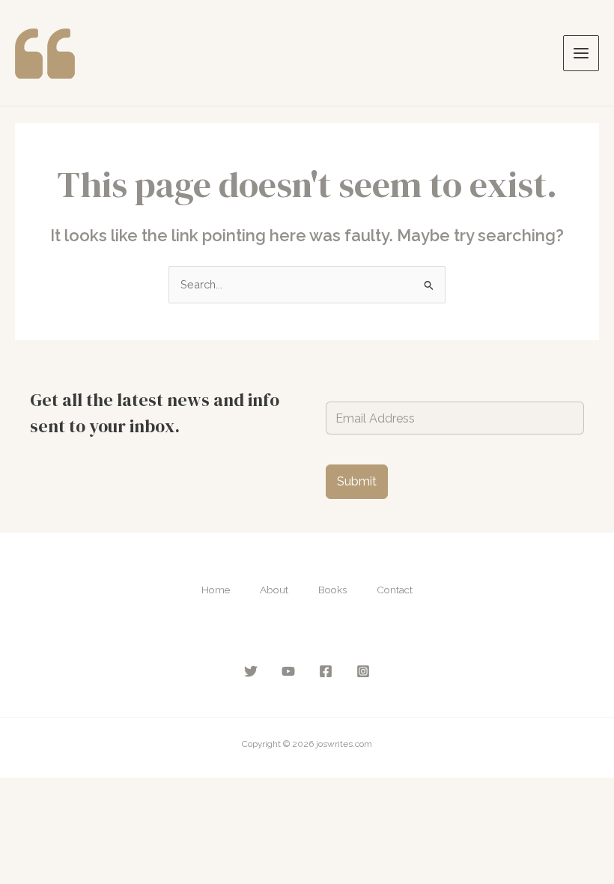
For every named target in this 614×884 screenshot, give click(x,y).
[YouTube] (288, 671)
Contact (395, 590)
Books (332, 590)
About (274, 590)
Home (215, 590)
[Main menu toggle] (581, 53)
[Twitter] (251, 671)
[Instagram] (363, 671)
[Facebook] (325, 671)
